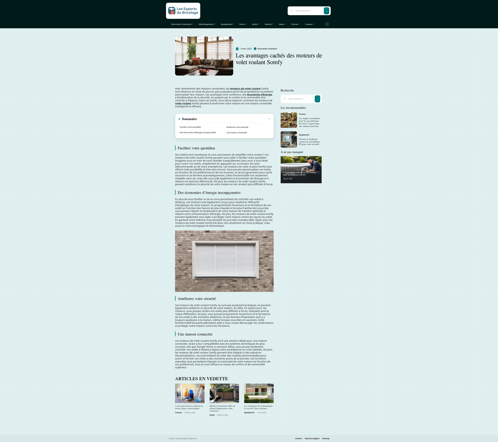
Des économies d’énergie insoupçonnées (198, 132)
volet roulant (183, 103)
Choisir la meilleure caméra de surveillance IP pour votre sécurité (309, 141)
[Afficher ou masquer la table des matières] (233, 118)
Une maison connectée (236, 132)
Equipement (249, 412)
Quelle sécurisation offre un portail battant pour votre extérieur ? (222, 408)
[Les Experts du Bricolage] (183, 11)
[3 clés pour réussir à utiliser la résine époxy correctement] (190, 393)
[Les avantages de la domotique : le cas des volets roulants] (259, 393)
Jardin (212, 415)
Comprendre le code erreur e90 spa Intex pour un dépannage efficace (299, 173)
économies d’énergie (259, 94)
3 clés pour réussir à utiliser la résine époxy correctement (189, 407)
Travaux (178, 412)
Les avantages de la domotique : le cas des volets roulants (259, 407)
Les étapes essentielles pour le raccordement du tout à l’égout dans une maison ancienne (309, 122)
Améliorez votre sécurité (237, 127)
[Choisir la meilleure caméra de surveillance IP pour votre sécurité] (289, 139)
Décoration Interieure (267, 48)
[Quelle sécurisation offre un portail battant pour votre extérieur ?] (224, 393)
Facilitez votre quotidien (190, 127)
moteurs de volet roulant (245, 88)
